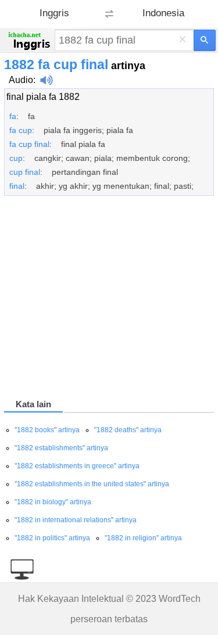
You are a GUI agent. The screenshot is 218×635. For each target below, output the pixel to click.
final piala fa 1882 (43, 97)
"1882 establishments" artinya (61, 448)
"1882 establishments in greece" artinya (77, 466)
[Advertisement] (109, 299)
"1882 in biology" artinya (53, 502)
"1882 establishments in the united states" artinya (92, 484)
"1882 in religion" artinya (143, 538)
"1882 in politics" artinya (52, 538)
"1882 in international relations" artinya (76, 520)
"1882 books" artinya (47, 430)
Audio (21, 80)
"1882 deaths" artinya (128, 430)
